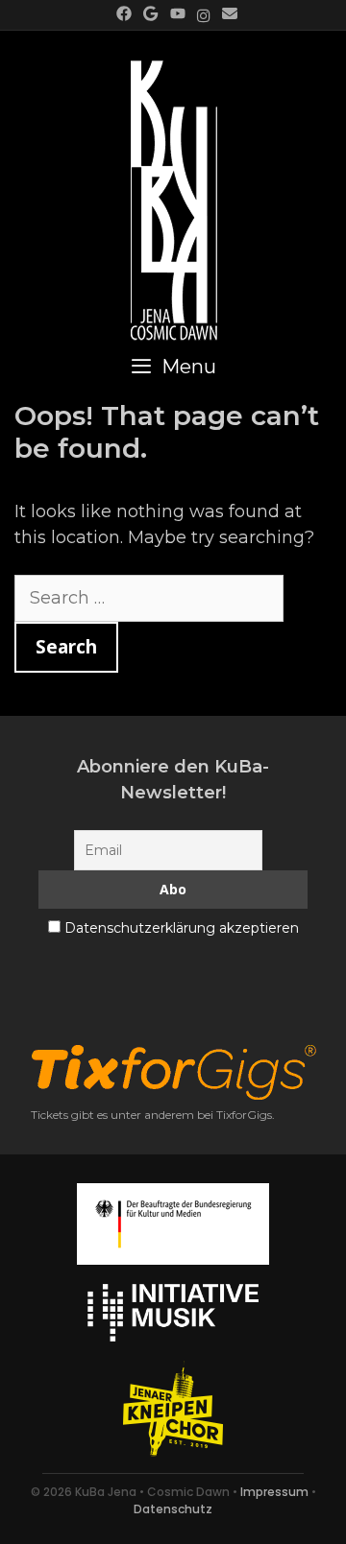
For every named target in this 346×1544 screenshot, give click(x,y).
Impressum (274, 1492)
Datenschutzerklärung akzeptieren (181, 928)
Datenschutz (173, 1509)
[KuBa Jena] (173, 190)
